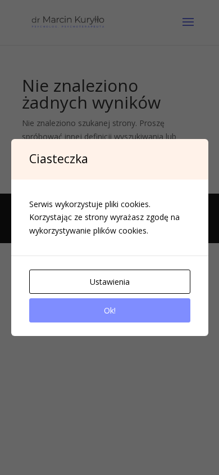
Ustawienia (110, 281)
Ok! (110, 310)
